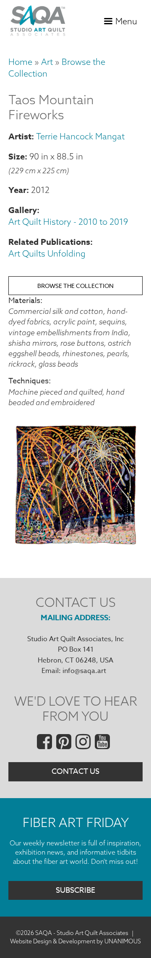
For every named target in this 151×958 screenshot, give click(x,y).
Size (16, 156)
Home (20, 62)
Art (47, 62)
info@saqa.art (84, 671)
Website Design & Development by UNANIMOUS (75, 941)
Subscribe (75, 890)
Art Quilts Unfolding (47, 253)
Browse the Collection (75, 286)
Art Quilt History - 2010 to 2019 (68, 221)
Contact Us (75, 771)
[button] (75, 546)
